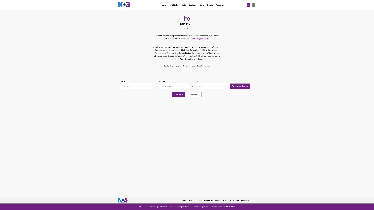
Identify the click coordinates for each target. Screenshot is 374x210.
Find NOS (178, 94)
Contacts (192, 5)
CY (253, 5)
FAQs (184, 5)
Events (210, 5)
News (202, 5)
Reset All (195, 94)
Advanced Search (240, 86)
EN (248, 5)
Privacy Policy (233, 200)
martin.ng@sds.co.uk (200, 38)
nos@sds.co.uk (204, 66)
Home (163, 5)
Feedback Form (247, 200)
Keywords (163, 81)
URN (123, 81)
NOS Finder (173, 5)
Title (198, 81)
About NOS (208, 200)
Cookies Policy (220, 200)
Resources (220, 5)
